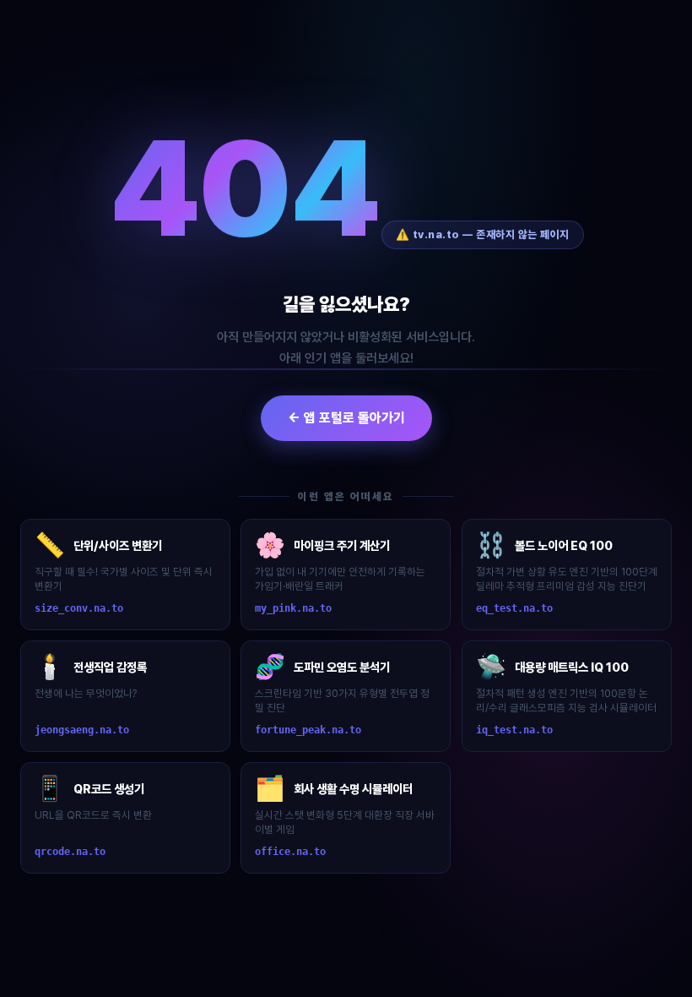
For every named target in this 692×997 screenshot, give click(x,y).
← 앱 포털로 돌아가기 (346, 418)
